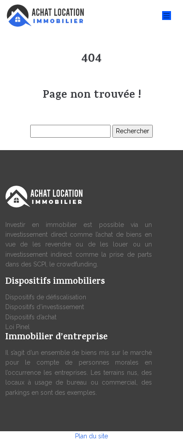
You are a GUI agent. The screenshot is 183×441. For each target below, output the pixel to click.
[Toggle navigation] (166, 15)
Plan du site (91, 436)
